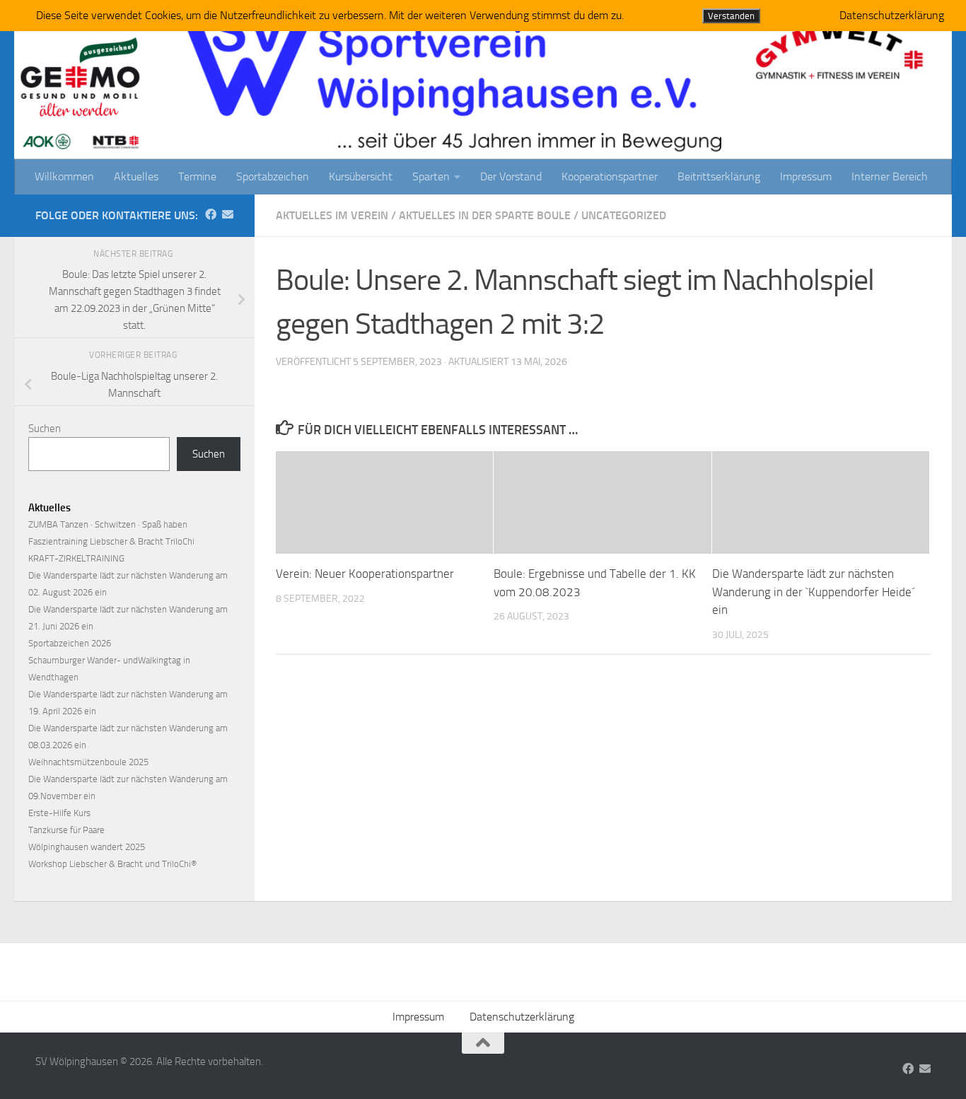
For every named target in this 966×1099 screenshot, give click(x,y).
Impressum (806, 176)
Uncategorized (623, 215)
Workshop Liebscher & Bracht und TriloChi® (112, 864)
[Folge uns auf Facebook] (210, 215)
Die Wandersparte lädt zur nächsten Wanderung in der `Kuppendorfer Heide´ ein (813, 591)
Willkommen (64, 176)
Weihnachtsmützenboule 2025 (88, 762)
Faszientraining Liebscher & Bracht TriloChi (111, 541)
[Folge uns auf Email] (227, 215)
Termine (197, 176)
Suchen (44, 428)
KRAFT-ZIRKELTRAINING (76, 558)
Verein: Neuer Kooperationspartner (366, 573)
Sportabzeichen (272, 176)
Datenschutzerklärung (522, 1016)
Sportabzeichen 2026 (69, 643)
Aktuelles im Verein (332, 215)
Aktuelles (136, 176)
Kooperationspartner (609, 176)
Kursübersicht (360, 176)
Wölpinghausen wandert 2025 (86, 847)
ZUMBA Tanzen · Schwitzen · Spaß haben (107, 524)
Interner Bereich (889, 176)
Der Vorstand (511, 176)
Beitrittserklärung (718, 176)
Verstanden (731, 16)
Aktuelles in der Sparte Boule (485, 215)
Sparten (431, 176)
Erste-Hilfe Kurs (59, 813)
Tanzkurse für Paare (66, 830)
